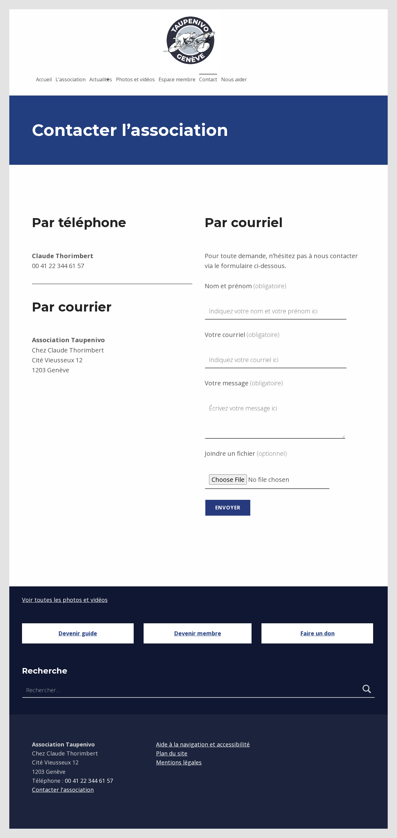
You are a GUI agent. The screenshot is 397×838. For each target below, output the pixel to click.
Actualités (100, 79)
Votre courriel (242, 334)
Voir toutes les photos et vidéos (65, 599)
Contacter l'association (63, 789)
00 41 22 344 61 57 (58, 266)
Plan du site (171, 753)
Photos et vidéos (135, 79)
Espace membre (176, 79)
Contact (208, 79)
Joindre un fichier (246, 453)
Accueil (44, 79)
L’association (71, 79)
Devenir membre (197, 633)
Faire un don (317, 633)
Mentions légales (179, 762)
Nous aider (234, 79)
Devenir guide (77, 633)
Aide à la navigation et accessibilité (203, 744)
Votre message (244, 383)
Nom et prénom (245, 286)
